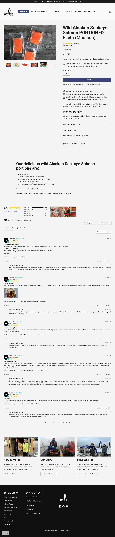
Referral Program (9, 504)
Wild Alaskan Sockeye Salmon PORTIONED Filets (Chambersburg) (21, 301)
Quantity (67, 70)
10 (69, 423)
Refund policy (8, 524)
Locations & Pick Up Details (85, 11)
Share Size (67, 45)
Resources (57, 11)
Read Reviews (8, 501)
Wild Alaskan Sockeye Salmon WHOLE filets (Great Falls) (19, 404)
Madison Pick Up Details (71, 118)
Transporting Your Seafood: (76, 136)
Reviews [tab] (6, 228)
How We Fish (8, 514)
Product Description (72, 124)
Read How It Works (10, 474)
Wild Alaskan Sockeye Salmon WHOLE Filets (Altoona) (18, 257)
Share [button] (7, 261)
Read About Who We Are (48, 474)
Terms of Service (9, 521)
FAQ (5, 517)
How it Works (8, 511)
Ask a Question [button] (90, 223)
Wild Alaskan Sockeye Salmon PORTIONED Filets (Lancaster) (20, 335)
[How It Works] (21, 447)
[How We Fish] (94, 447)
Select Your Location (10, 497)
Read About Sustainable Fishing (87, 474)
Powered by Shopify (65, 530)
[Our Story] (57, 447)
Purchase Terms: (70, 130)
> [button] (73, 423)
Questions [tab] (20, 228)
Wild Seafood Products (39, 11)
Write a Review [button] (105, 223)
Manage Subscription (10, 507)
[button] (107, 261)
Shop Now (23, 11)
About (68, 11)
